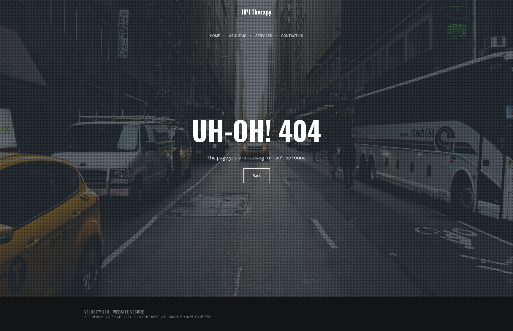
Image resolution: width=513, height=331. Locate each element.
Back (257, 175)
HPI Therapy (256, 11)
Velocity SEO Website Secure (114, 311)
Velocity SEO (200, 317)
